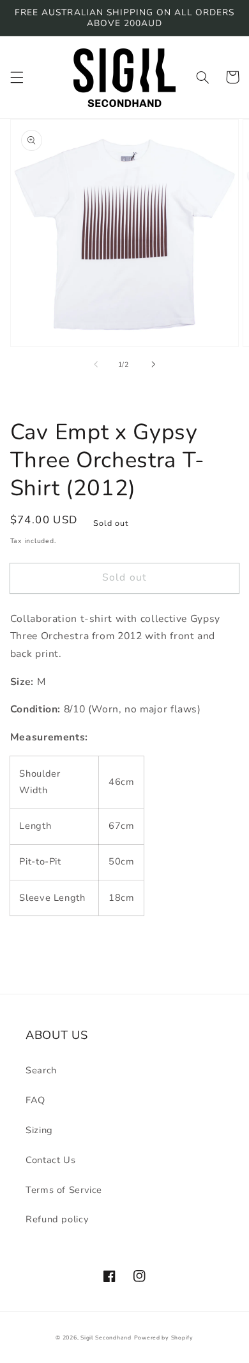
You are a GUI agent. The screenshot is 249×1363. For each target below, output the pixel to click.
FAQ (35, 1100)
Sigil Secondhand (106, 1337)
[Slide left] (96, 365)
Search (41, 1070)
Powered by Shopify (163, 1337)
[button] (16, 77)
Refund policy (57, 1219)
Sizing (39, 1130)
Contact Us (50, 1160)
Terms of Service (64, 1189)
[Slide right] (153, 365)
